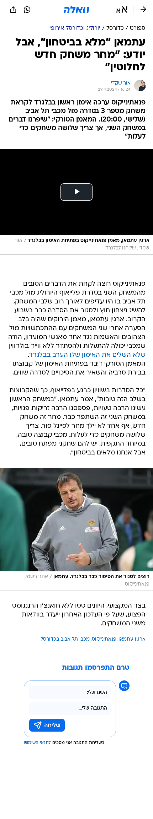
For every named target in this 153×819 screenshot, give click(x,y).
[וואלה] (76, 9)
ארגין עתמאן (132, 639)
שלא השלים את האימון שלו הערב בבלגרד (87, 355)
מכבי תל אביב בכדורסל (65, 639)
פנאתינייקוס (104, 639)
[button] (121, 9)
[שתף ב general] (13, 10)
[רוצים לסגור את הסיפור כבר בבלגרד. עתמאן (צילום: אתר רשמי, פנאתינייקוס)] (76, 529)
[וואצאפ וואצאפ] (27, 9)
